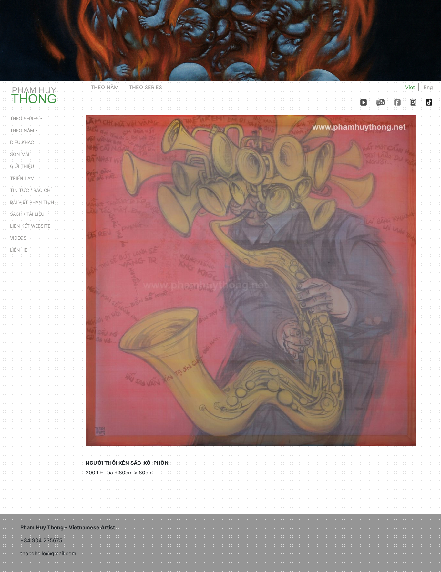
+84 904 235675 (41, 540)
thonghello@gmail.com (48, 553)
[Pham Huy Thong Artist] (34, 94)
